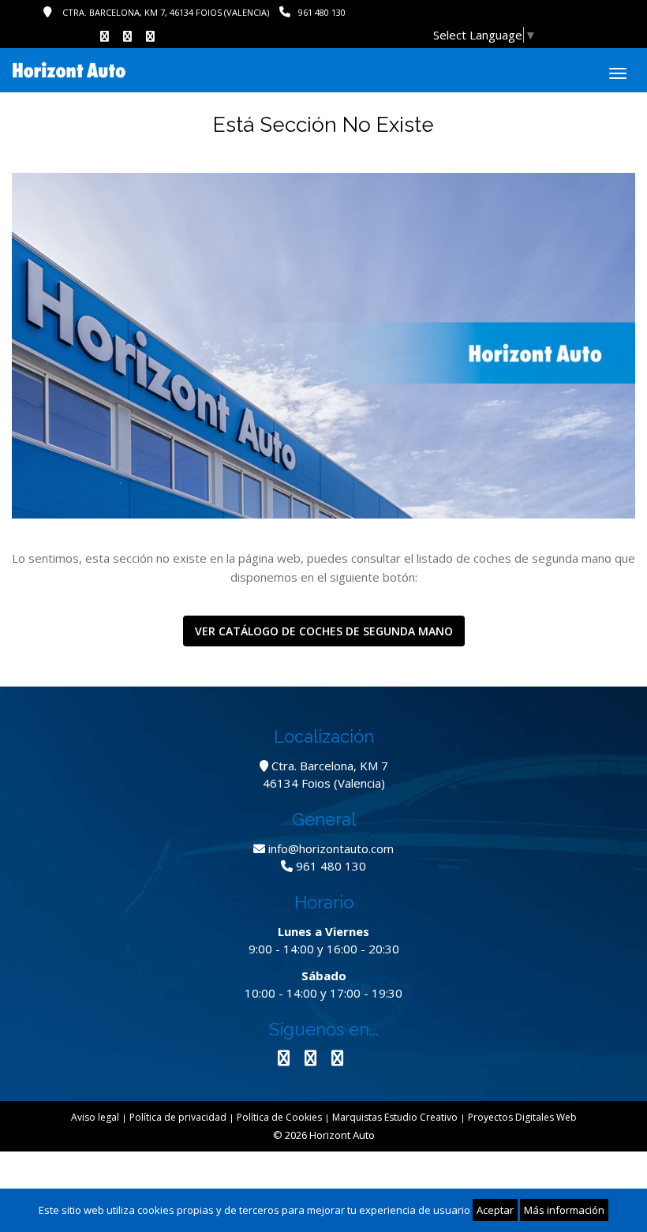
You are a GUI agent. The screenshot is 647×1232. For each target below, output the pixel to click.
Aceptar (495, 1210)
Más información (564, 1210)
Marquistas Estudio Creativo (395, 1117)
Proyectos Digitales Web (522, 1117)
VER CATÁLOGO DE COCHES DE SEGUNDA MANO (324, 630)
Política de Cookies (279, 1117)
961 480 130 (322, 12)
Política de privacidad (177, 1117)
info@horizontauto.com (331, 848)
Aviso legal (95, 1117)
